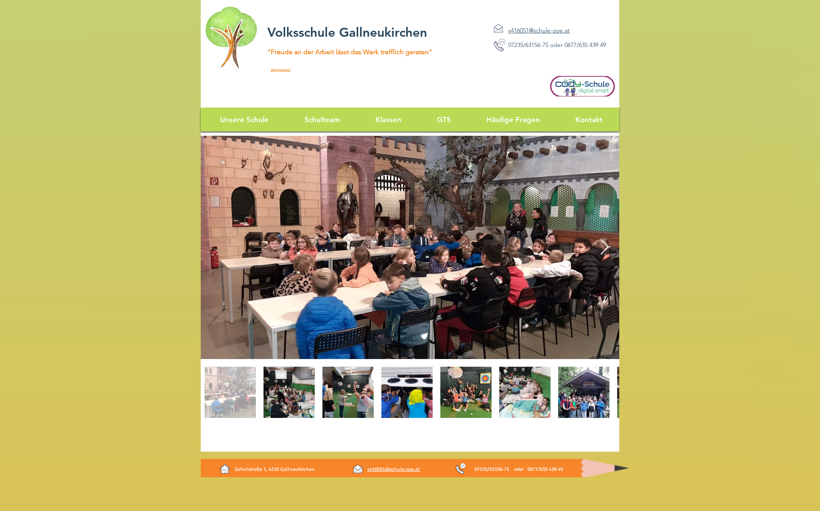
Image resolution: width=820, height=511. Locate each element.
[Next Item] (604, 247)
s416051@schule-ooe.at (394, 469)
